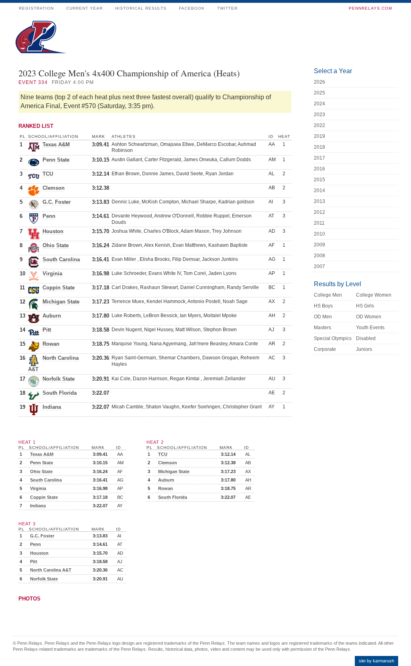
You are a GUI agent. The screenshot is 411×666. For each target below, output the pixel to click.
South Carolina (61, 259)
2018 (319, 147)
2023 (319, 114)
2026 (319, 82)
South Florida (60, 393)
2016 (319, 169)
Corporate (325, 349)
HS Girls (365, 306)
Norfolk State (59, 379)
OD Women (368, 317)
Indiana (52, 407)
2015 (319, 179)
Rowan (51, 344)
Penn (49, 216)
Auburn (52, 316)
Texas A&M (56, 144)
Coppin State (59, 288)
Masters (322, 327)
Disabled (366, 338)
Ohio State (56, 245)
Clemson (54, 188)
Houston (53, 231)
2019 (319, 136)
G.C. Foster (57, 202)
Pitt (47, 330)
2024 (319, 104)
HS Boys (323, 306)
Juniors (364, 349)
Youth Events (370, 327)
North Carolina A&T (50, 570)
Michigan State (61, 302)
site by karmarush (376, 660)
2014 (319, 190)
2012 (319, 212)
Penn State (56, 160)
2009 (319, 245)
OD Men (323, 317)
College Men (328, 295)
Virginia (52, 273)
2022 (319, 125)
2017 (319, 158)
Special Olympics (333, 338)
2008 (319, 255)
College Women (373, 295)
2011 (319, 223)
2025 (319, 93)
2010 (319, 234)
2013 (319, 201)
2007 (319, 266)
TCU (48, 174)
